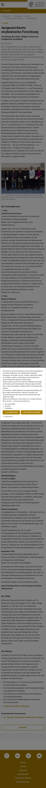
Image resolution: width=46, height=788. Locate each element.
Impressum (9, 416)
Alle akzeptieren (11, 412)
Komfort (8, 406)
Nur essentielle (10, 404)
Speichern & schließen (31, 412)
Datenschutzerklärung (22, 401)
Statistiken (8, 408)
